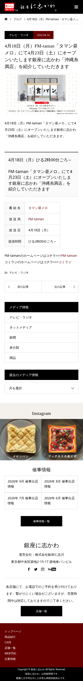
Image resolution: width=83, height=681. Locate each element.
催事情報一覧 (41, 521)
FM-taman (36, 219)
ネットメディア (20, 327)
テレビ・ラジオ (19, 35)
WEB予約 (10, 653)
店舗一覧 (41, 611)
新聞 (12, 337)
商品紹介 (10, 637)
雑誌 (12, 357)
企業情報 (10, 659)
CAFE (8, 642)
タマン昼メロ (38, 208)
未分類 (14, 347)
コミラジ (65, 262)
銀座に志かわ (41, 545)
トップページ (13, 631)
